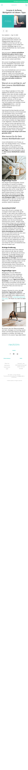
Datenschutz (7, 367)
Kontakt (21, 368)
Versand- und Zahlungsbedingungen (21, 364)
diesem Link (20, 376)
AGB (7, 368)
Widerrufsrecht (21, 366)
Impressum (7, 365)
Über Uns (7, 363)
